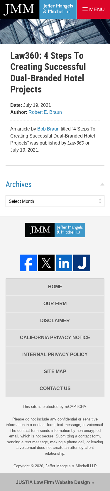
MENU (96, 9)
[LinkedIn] (64, 263)
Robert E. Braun (45, 112)
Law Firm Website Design (53, 482)
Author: (18, 112)
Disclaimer (55, 320)
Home (55, 286)
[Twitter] (46, 263)
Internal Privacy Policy (55, 354)
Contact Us (55, 388)
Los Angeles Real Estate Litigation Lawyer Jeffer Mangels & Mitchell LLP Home (38, 9)
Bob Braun (48, 128)
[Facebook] (28, 263)
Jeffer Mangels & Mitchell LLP (71, 466)
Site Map (55, 371)
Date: (16, 105)
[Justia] (81, 263)
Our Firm (55, 303)
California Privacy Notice (55, 337)
